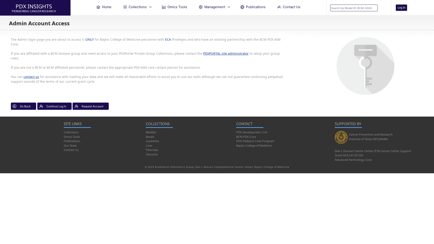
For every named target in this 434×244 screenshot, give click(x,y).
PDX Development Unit (251, 132)
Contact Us (71, 150)
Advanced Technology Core (353, 160)
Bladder (151, 132)
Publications (72, 141)
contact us (31, 77)
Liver (149, 145)
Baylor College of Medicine (254, 145)
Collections (71, 132)
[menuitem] (104, 7)
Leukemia (152, 141)
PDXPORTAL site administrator (226, 53)
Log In (401, 7)
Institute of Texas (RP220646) (368, 139)
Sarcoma (152, 154)
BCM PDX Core (246, 137)
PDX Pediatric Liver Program (255, 141)
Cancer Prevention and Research (371, 134)
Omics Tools (72, 137)
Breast (150, 137)
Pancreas (152, 150)
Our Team (70, 145)
